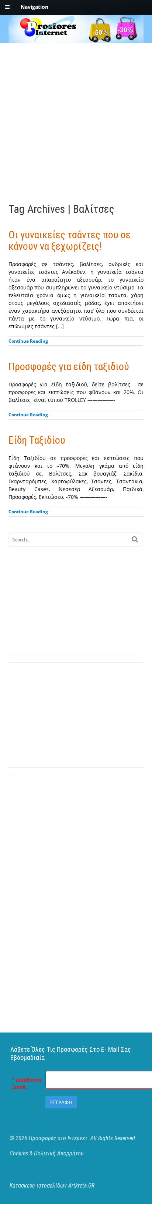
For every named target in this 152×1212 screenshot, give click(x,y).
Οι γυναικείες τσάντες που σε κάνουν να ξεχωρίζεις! (69, 240)
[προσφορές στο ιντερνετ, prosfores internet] (76, 39)
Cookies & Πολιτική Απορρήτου (46, 1153)
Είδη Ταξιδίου (36, 440)
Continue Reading (28, 341)
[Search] (135, 539)
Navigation (34, 6)
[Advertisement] (76, 119)
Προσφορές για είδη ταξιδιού (68, 366)
